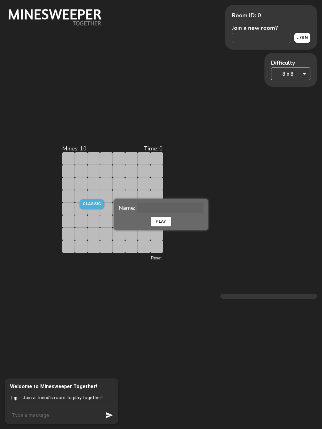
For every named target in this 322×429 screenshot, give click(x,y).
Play (161, 221)
